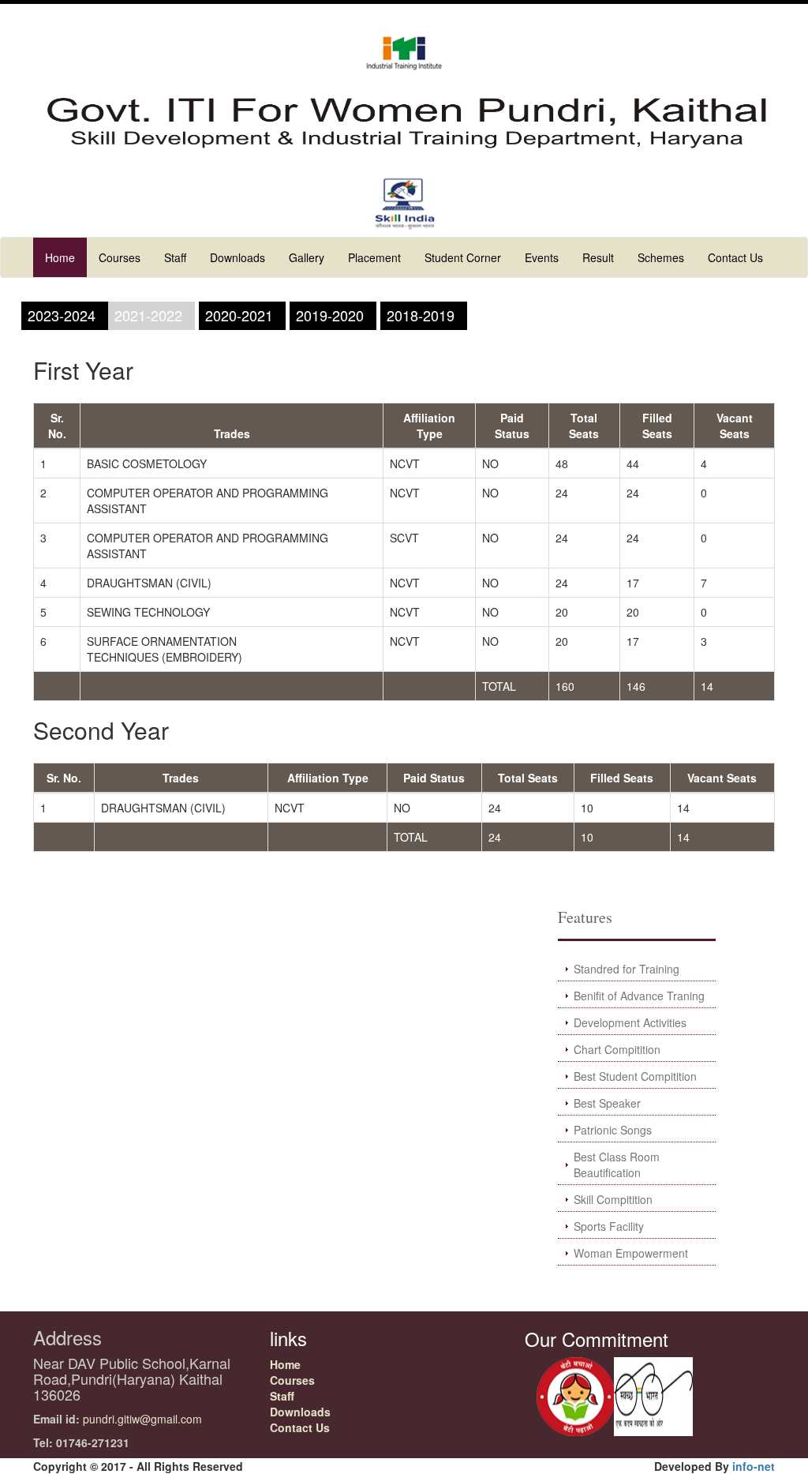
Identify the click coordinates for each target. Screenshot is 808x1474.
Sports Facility (609, 1226)
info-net (753, 1466)
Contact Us (735, 257)
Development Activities (630, 1022)
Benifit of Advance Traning (639, 995)
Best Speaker (607, 1103)
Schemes (661, 257)
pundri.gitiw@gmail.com (142, 1419)
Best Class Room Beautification (617, 1164)
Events (542, 257)
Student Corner (463, 257)
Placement (374, 257)
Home (60, 257)
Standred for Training (626, 969)
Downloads (237, 257)
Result (598, 257)
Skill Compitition (613, 1199)
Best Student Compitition (635, 1076)
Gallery (306, 257)
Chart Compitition (617, 1049)
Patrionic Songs (613, 1130)
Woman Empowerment (631, 1253)
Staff (175, 257)
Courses (119, 257)
